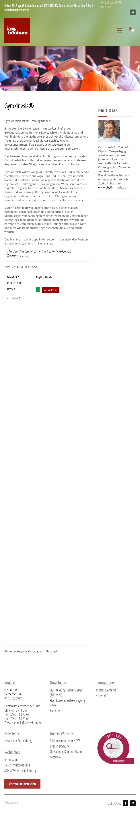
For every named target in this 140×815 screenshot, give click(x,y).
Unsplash (52, 651)
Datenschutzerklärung (17, 765)
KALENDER (105, 7)
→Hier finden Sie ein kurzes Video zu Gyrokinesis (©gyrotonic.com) (37, 253)
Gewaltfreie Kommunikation (66, 751)
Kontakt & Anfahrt (106, 690)
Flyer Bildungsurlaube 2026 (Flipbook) (66, 692)
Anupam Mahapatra (28, 651)
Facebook (55, 757)
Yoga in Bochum (59, 746)
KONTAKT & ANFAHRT (110, 2)
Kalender (55, 710)
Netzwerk (101, 695)
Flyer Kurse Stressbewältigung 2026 (67, 702)
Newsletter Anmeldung (18, 740)
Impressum (11, 759)
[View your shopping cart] (133, 30)
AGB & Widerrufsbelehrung (20, 770)
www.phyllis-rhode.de (112, 187)
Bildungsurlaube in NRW (65, 740)
